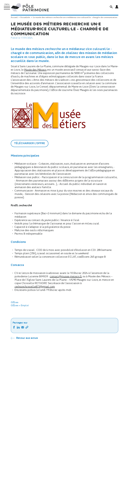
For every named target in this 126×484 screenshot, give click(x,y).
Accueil (14, 17)
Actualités (25, 17)
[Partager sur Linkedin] (18, 328)
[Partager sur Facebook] (14, 328)
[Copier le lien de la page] (27, 328)
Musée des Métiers (35, 69)
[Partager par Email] (22, 328)
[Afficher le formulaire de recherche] (111, 7)
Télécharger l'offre (29, 143)
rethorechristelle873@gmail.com (35, 286)
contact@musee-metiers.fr (66, 276)
